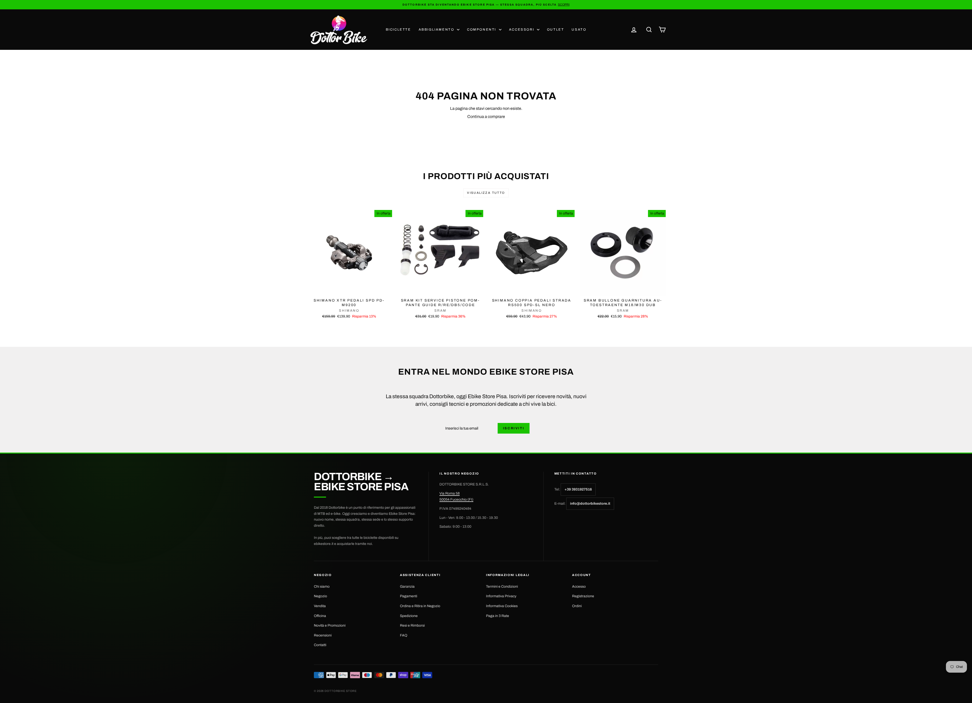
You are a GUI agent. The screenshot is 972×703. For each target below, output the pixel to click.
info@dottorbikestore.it (590, 503)
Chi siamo (322, 586)
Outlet (555, 29)
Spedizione (409, 616)
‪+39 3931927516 (578, 489)
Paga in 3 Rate (497, 616)
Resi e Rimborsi (412, 625)
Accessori (522, 29)
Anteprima (349, 290)
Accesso (579, 586)
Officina (320, 616)
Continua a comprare (486, 116)
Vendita (320, 606)
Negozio (320, 596)
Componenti (482, 29)
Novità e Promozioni (330, 625)
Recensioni (323, 635)
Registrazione (583, 596)
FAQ (403, 635)
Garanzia (407, 586)
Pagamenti (408, 596)
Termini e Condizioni (502, 586)
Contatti (320, 645)
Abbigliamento (437, 29)
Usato (579, 29)
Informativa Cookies (502, 606)
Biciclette (398, 29)
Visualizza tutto (486, 193)
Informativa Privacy (501, 596)
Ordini (577, 606)
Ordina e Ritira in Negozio (420, 606)
